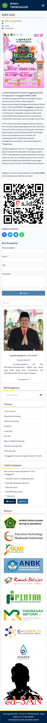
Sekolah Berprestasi (14, 491)
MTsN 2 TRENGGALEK (29, 714)
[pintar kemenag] (23, 597)
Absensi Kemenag (11, 421)
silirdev (31, 717)
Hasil (23, 501)
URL (4, 265)
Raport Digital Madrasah (14, 441)
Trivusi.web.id (9, 411)
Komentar (6, 274)
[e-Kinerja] (23, 632)
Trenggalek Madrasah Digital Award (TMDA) (23, 456)
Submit (11, 501)
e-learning (8, 431)
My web (7, 436)
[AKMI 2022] (23, 550)
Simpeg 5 (7, 426)
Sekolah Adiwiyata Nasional (17, 483)
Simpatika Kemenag (12, 416)
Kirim (25, 293)
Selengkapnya (23, 379)
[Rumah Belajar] (23, 580)
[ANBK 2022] (23, 565)
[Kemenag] (23, 522)
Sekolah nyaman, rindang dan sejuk (20, 478)
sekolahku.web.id (31, 719)
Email (5, 256)
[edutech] (23, 536)
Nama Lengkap (9, 247)
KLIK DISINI (40, 173)
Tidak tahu (10, 496)
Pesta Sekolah (9, 451)
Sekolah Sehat (11, 487)
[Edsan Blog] (23, 684)
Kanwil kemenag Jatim (13, 446)
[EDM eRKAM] (23, 615)
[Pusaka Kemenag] (23, 652)
